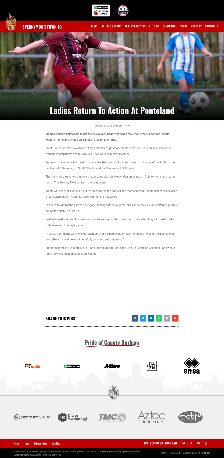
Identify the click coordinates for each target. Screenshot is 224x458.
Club (156, 26)
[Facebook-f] (191, 443)
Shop (26, 443)
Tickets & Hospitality (137, 26)
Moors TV (196, 26)
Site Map (56, 443)
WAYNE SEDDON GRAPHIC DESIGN (197, 453)
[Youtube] (198, 443)
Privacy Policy (40, 443)
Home (16, 443)
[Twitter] (184, 443)
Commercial (170, 26)
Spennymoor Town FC (42, 27)
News (94, 26)
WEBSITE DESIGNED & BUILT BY (172, 453)
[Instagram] (206, 443)
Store (183, 26)
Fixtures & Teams (111, 26)
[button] (135, 318)
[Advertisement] (112, 287)
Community (211, 26)
